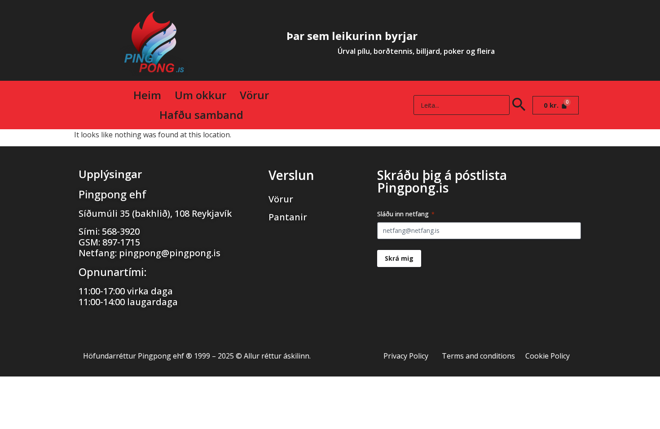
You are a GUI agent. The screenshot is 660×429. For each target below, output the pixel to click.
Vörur (254, 95)
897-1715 (121, 242)
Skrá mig (399, 258)
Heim (147, 95)
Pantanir (287, 217)
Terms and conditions (478, 356)
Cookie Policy (547, 356)
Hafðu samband (201, 114)
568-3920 (121, 231)
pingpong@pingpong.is (169, 253)
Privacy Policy (405, 356)
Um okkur (200, 95)
